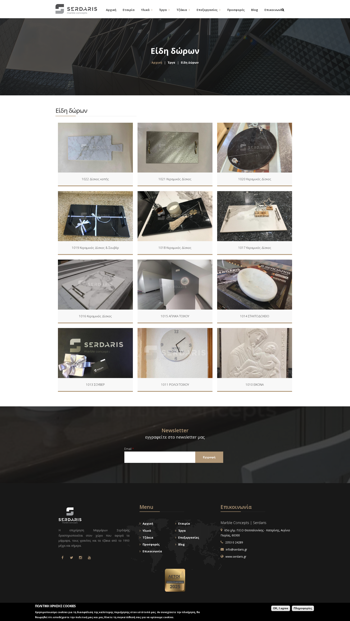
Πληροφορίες (303, 608)
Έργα (171, 62)
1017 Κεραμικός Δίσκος (254, 248)
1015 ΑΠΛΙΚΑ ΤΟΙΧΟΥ (175, 316)
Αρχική (157, 62)
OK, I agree (280, 608)
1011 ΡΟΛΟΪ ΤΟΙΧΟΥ (175, 384)
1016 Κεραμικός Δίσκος (95, 316)
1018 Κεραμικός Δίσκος (174, 248)
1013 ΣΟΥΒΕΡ (95, 384)
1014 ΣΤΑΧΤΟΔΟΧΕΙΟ (254, 316)
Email (129, 449)
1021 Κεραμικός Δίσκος (174, 179)
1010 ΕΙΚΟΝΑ (254, 384)
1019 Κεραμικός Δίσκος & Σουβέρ (95, 248)
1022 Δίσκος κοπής (95, 179)
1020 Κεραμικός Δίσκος (254, 179)
